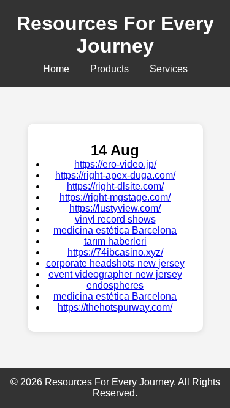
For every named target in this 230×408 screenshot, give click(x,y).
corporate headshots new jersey (115, 263)
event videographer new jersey (115, 274)
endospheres (115, 285)
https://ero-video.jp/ (115, 164)
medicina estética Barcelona (115, 230)
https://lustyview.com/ (115, 208)
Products (109, 69)
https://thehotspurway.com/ (115, 307)
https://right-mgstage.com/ (115, 197)
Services (169, 69)
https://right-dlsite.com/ (115, 186)
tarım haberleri (115, 241)
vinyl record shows (115, 219)
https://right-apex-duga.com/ (115, 175)
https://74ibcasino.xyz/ (115, 252)
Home (56, 69)
